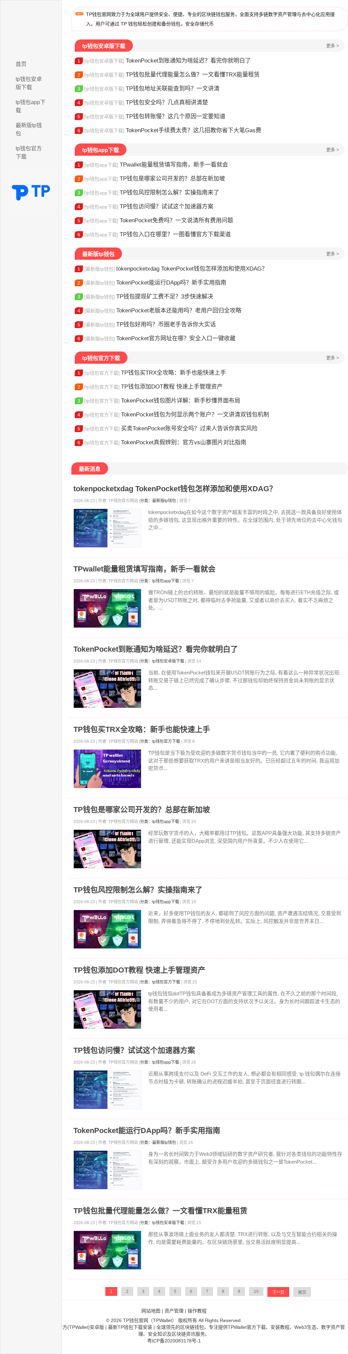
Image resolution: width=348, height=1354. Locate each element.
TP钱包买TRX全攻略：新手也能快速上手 (151, 373)
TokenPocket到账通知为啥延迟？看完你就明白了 (164, 60)
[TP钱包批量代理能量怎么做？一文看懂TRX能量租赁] (107, 1250)
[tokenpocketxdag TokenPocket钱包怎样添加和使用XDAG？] (107, 528)
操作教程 (197, 1311)
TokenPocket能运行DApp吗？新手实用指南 (151, 282)
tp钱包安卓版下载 (29, 83)
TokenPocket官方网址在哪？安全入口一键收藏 (156, 338)
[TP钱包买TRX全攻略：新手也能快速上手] (107, 768)
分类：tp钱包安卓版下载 (162, 661)
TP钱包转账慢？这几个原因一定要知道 (151, 116)
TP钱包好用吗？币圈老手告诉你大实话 (146, 324)
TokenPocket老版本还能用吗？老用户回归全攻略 (159, 310)
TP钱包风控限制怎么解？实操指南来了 (148, 192)
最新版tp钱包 (29, 129)
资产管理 (174, 1311)
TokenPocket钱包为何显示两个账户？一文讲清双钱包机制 (173, 414)
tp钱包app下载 (31, 106)
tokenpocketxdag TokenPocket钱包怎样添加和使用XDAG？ (172, 268)
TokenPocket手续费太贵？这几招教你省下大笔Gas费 (169, 130)
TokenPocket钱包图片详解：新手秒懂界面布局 (158, 400)
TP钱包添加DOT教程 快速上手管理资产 (150, 386)
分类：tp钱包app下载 (159, 581)
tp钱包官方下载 (29, 152)
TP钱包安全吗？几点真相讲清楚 (142, 102)
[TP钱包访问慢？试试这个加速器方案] (107, 1089)
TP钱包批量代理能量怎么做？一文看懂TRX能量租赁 (168, 74)
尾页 (302, 1292)
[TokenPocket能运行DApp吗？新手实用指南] (107, 1169)
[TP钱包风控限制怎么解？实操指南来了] (107, 929)
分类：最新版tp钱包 (158, 500)
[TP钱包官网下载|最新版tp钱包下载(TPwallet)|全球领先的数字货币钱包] (31, 28)
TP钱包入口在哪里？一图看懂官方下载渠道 (154, 234)
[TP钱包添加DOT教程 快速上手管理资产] (107, 1009)
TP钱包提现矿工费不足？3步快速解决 (145, 296)
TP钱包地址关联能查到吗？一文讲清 (148, 88)
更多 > (332, 45)
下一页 (278, 1292)
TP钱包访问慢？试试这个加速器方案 (145, 206)
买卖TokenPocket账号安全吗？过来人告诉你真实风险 (167, 428)
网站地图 (150, 1311)
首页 (21, 64)
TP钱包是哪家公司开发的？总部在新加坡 (151, 178)
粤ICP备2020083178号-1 (174, 1340)
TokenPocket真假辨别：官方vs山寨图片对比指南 (161, 442)
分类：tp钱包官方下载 (160, 741)
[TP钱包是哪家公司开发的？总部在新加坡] (107, 849)
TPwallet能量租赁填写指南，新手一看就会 (152, 164)
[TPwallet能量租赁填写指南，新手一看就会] (107, 608)
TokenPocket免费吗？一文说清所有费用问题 (155, 220)
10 (256, 1291)
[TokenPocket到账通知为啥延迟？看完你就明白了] (107, 688)
